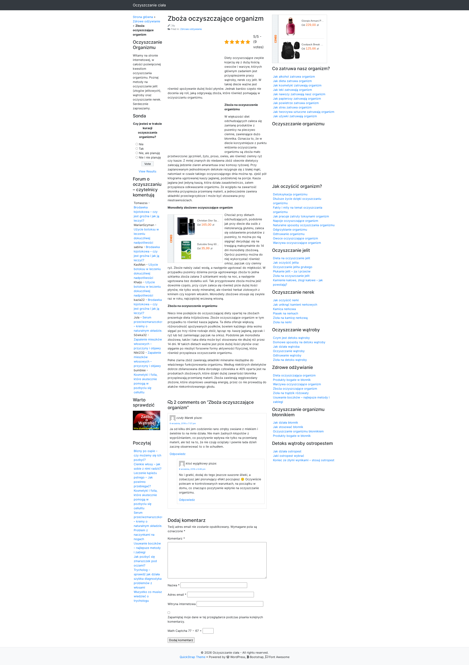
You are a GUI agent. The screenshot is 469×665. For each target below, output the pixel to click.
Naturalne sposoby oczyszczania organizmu (304, 225)
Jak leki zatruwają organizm (292, 90)
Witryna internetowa (182, 604)
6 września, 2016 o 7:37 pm (183, 423)
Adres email (177, 594)
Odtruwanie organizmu (288, 234)
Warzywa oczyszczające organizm (297, 243)
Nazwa (174, 585)
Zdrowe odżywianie (146, 21)
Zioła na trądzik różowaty (291, 393)
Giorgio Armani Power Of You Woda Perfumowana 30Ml (313, 20)
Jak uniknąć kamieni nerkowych (295, 304)
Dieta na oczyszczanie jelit (291, 258)
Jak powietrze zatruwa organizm (296, 103)
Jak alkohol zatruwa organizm (294, 76)
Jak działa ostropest (287, 451)
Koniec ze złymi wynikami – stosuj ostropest (303, 460)
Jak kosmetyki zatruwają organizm (297, 85)
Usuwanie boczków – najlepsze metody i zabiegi (147, 548)
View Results (147, 171)
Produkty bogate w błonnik (292, 380)
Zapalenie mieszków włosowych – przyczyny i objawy (148, 344)
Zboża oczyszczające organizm (295, 388)
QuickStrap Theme (192, 657)
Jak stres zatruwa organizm (292, 107)
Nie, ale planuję (149, 153)
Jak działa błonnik (285, 422)
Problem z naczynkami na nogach (144, 534)
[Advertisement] (195, 59)
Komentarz (176, 538)
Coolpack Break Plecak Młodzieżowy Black (313, 44)
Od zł (205, 224)
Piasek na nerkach (285, 313)
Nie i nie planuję (150, 157)
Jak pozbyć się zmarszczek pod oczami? (145, 561)
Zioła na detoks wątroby (290, 360)
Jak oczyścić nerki (286, 300)
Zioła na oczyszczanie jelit (291, 276)
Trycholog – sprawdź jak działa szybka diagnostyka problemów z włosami (148, 578)
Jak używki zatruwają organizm (295, 116)
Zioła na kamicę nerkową (290, 318)
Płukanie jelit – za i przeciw (292, 271)
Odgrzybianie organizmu (290, 229)
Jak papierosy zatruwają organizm (297, 98)
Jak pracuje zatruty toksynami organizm (301, 216)
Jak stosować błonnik (288, 427)
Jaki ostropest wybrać (288, 456)
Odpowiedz (178, 454)
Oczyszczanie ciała (149, 5)
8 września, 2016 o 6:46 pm (192, 469)
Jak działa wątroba (286, 346)
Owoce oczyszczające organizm (295, 238)
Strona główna (143, 17)
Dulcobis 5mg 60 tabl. (208, 244)
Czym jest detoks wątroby (291, 338)
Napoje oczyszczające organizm (295, 221)
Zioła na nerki (282, 322)
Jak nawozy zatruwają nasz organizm (299, 94)
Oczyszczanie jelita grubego (292, 267)
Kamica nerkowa (284, 309)
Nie (141, 144)
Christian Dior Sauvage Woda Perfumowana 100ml (208, 220)
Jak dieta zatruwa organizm (292, 81)
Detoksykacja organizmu (290, 194)
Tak (141, 148)
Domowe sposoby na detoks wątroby (299, 342)
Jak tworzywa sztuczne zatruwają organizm (303, 112)
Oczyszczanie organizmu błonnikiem (298, 431)
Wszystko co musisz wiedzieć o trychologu (148, 596)
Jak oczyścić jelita (286, 262)
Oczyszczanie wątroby (289, 351)
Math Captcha (177, 631)
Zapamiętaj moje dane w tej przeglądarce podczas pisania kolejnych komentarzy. (215, 619)
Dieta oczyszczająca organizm (294, 375)
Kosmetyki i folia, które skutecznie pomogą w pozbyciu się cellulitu (145, 383)
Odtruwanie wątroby (287, 355)
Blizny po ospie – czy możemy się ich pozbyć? (147, 455)
